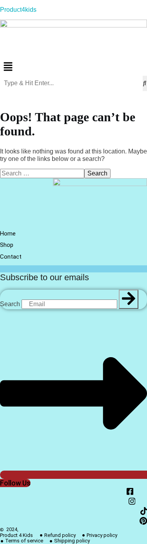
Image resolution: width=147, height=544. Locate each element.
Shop (6, 244)
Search (10, 304)
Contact (11, 256)
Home (8, 233)
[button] (73, 67)
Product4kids (18, 9)
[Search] (128, 299)
